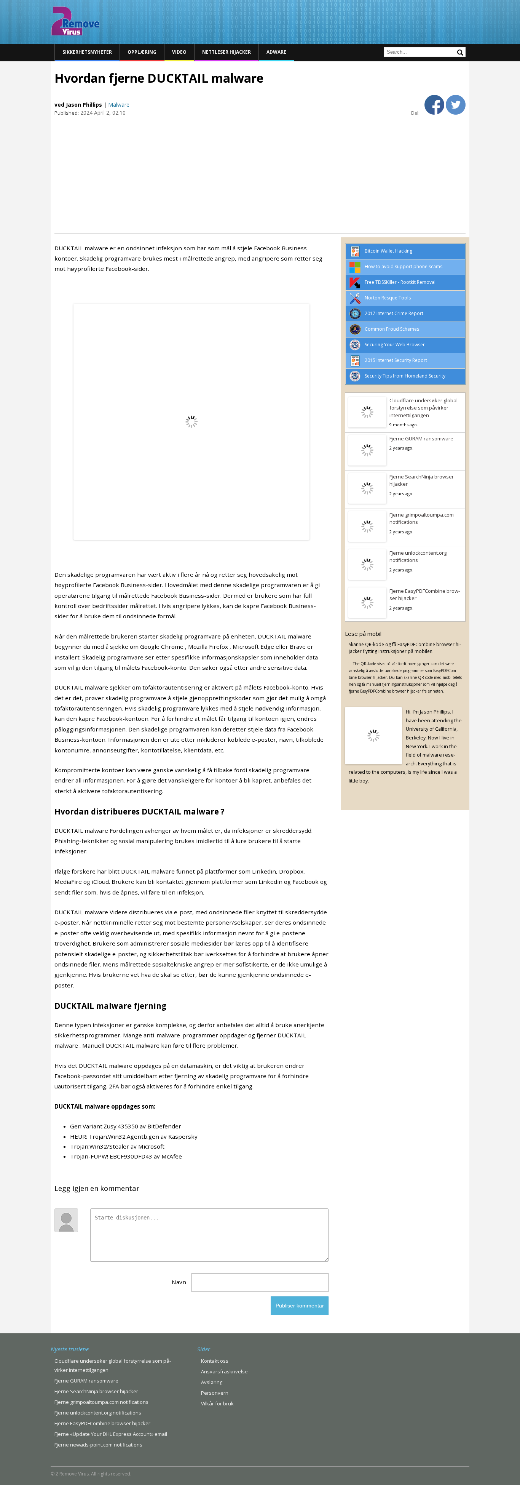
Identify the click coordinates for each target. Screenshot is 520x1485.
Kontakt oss (214, 1360)
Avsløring (211, 1382)
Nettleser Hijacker (226, 52)
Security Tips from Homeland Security (405, 376)
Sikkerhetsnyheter (87, 52)
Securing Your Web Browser (395, 344)
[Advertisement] (260, 174)
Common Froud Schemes (392, 329)
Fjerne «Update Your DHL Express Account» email (110, 1434)
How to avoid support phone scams (403, 266)
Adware (276, 52)
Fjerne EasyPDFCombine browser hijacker (424, 594)
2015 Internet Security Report (396, 360)
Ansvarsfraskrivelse (224, 1371)
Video (179, 52)
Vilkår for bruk (217, 1403)
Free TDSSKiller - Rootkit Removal (400, 282)
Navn (179, 1282)
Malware (118, 104)
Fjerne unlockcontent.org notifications (418, 556)
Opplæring (142, 52)
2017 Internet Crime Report (394, 313)
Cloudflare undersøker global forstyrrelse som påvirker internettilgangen (423, 408)
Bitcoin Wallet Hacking (388, 251)
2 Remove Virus (75, 21)
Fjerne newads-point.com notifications (98, 1444)
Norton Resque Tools (388, 297)
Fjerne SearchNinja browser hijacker (421, 480)
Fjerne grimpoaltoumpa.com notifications (421, 518)
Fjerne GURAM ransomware (421, 438)
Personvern (214, 1392)
